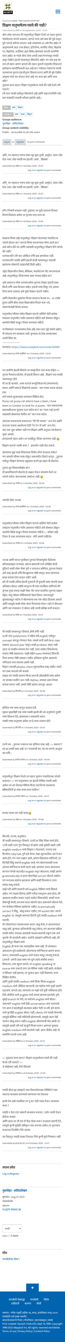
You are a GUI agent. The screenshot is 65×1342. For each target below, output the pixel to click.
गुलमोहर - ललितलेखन (13, 123)
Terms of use (9, 1331)
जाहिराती (15, 1303)
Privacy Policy (25, 1331)
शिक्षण (20, 107)
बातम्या (28, 1303)
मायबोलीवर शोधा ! (11, 1259)
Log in (7, 142)
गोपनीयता (29, 1320)
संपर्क (50, 1320)
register (20, 142)
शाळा (23, 114)
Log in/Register (10, 1174)
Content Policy (42, 1331)
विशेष (46, 1299)
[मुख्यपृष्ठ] (8, 8)
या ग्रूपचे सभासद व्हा (11, 1209)
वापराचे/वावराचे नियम (12, 1320)
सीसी (38, 1303)
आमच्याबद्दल (41, 1320)
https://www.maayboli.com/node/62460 (36, 347)
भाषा (13, 107)
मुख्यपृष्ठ (14, 21)
